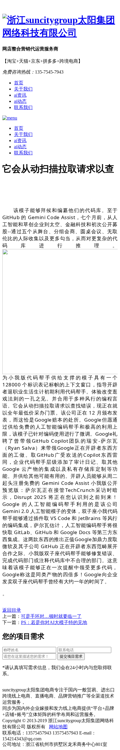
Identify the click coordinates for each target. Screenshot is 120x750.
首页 (18, 82)
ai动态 (20, 101)
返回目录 (11, 610)
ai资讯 (20, 95)
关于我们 (23, 88)
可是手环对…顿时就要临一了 (51, 616)
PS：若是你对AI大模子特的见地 (54, 622)
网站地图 (58, 726)
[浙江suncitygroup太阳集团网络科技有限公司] (60, 27)
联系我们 (23, 107)
